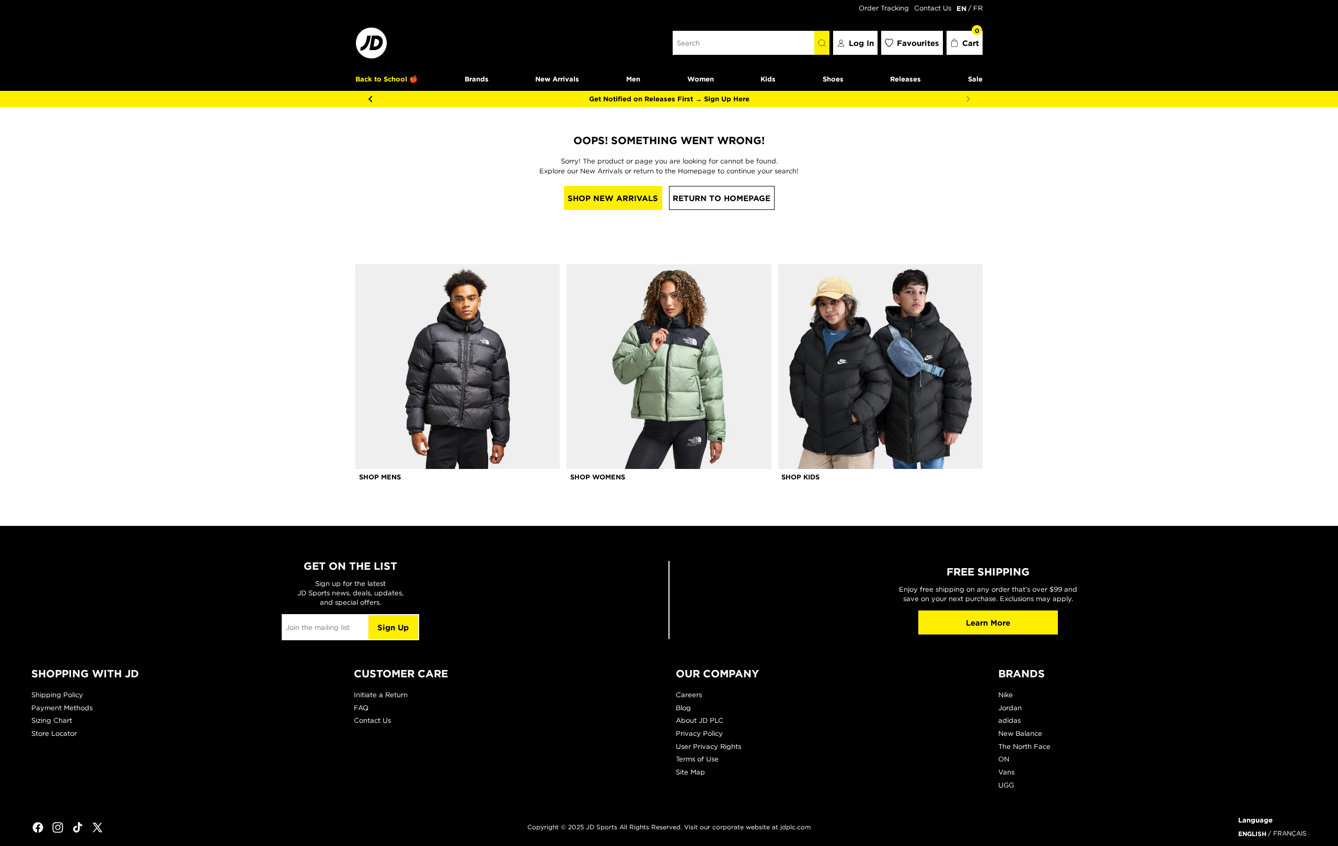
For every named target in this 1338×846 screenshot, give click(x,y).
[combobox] (743, 43)
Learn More (988, 623)
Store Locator (54, 733)
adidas (1009, 720)
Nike (1005, 694)
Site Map (690, 772)
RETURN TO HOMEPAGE (721, 198)
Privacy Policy (699, 733)
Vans (1006, 772)
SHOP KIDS (800, 476)
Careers (689, 694)
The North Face (1024, 746)
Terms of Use (697, 759)
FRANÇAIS (1290, 833)
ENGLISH (1252, 833)
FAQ (361, 707)
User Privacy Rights (708, 746)
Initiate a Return (381, 694)
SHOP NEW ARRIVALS (613, 198)
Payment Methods (62, 707)
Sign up (393, 627)
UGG (1006, 785)
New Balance (1020, 733)
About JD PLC (699, 720)
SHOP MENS (380, 476)
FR (978, 8)
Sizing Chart (51, 720)
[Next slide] (968, 99)
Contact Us (932, 8)
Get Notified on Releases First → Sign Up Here (669, 98)
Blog (683, 707)
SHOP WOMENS (597, 476)
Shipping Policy (57, 694)
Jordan (1010, 707)
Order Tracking (884, 8)
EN (961, 8)
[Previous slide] (370, 99)
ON (1003, 759)
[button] (965, 43)
